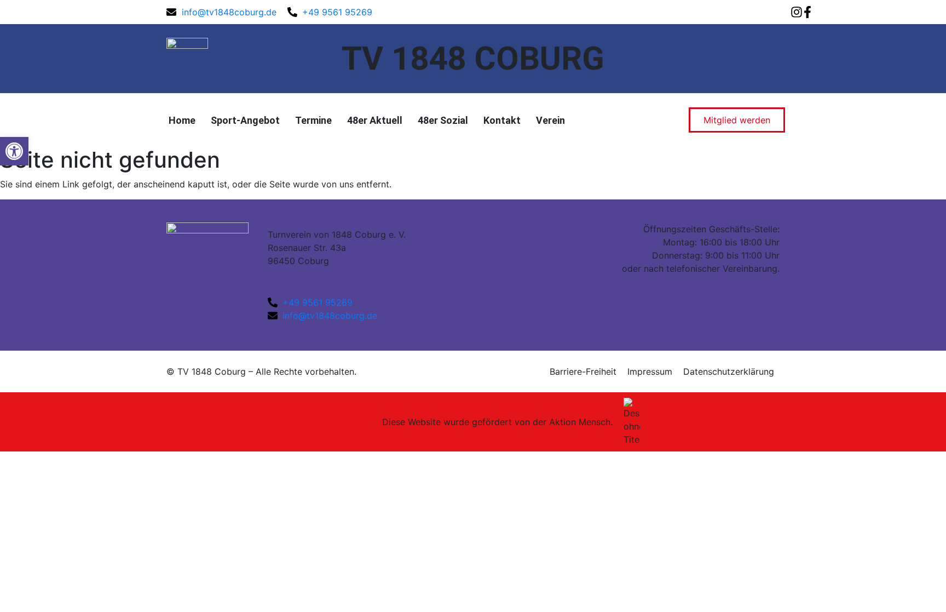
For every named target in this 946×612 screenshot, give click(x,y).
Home (182, 120)
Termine (313, 120)
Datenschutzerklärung (728, 371)
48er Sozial (443, 120)
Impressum (649, 371)
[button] (14, 151)
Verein (550, 120)
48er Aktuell (374, 120)
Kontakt (502, 120)
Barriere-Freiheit (583, 371)
